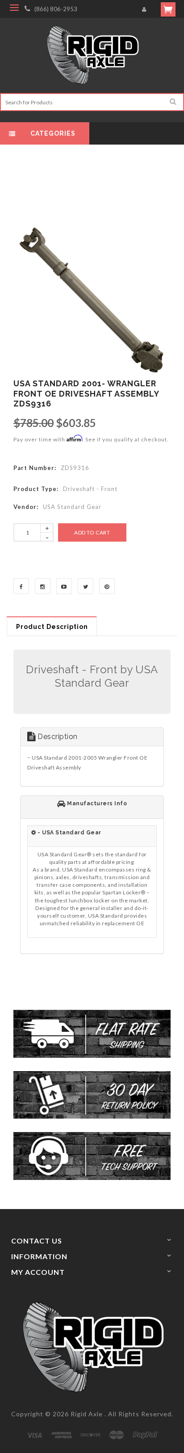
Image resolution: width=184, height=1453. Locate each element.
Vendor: (25, 506)
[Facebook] (21, 586)
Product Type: (36, 488)
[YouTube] (64, 586)
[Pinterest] (107, 586)
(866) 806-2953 (55, 9)
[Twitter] (85, 586)
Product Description (52, 626)
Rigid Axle (87, 1414)
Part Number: (34, 467)
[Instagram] (42, 586)
